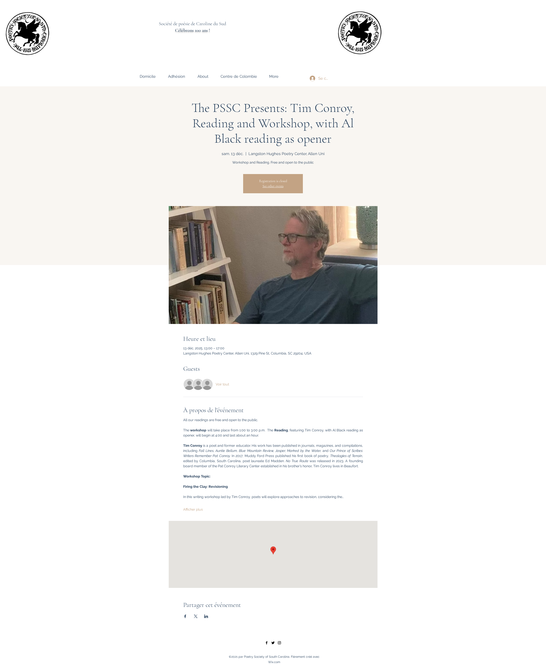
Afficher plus (193, 509)
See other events (273, 186)
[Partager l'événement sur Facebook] (185, 616)
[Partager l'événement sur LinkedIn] (206, 616)
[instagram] (279, 643)
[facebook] (266, 643)
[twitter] (273, 643)
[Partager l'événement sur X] (196, 616)
